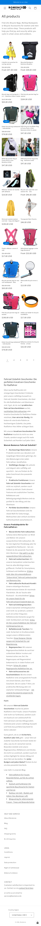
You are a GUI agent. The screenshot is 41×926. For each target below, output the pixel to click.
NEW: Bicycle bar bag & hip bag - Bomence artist (29, 159)
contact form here (26, 888)
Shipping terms (10, 834)
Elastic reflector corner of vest (10, 249)
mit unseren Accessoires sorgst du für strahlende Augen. (20, 693)
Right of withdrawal (11, 868)
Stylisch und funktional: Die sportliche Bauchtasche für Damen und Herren (20, 787)
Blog (6, 823)
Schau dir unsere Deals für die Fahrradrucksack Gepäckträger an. (20, 598)
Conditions (8, 852)
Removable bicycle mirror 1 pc (29, 281)
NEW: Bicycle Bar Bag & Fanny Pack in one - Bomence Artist (9, 160)
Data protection (10, 862)
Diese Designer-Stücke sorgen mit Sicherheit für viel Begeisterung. (19, 641)
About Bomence (10, 818)
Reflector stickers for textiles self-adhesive (10, 190)
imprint (7, 857)
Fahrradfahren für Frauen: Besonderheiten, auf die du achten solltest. (20, 777)
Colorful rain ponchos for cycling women (10, 63)
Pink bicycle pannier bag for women (29, 95)
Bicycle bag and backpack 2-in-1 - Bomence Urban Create (11, 95)
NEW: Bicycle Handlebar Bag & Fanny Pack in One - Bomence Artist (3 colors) (30, 128)
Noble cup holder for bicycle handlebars (29, 313)
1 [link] (7, 360)
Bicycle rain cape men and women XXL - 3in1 (29, 190)
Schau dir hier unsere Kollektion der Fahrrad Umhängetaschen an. (21, 623)
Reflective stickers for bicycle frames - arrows (30, 343)
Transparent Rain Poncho (28, 219)
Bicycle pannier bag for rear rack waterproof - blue (10, 281)
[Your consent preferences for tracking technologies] (37, 922)
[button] (5, 8)
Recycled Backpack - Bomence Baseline (27, 63)
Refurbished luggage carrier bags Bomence (29, 249)
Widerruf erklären (11, 873)
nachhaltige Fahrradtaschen (15, 411)
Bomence (23, 922)
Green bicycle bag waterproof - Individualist (11, 127)
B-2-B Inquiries (10, 839)
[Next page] (33, 360)
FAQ (5, 828)
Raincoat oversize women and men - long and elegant (10, 220)
